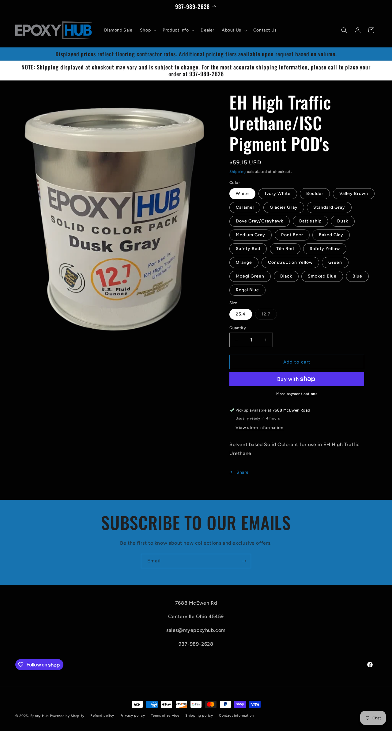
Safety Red (248, 248)
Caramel (245, 207)
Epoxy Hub (39, 716)
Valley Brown (353, 193)
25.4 (241, 314)
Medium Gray (250, 234)
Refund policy (102, 716)
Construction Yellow (290, 262)
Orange (244, 262)
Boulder (314, 193)
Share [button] (242, 472)
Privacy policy (132, 716)
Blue (357, 276)
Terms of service (165, 716)
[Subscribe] (244, 561)
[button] (147, 30)
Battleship (310, 221)
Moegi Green (250, 276)
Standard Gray (329, 207)
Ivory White (278, 193)
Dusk (342, 221)
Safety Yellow (325, 248)
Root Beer (292, 234)
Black (286, 276)
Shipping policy (199, 716)
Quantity (237, 328)
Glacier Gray (284, 207)
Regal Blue (247, 290)
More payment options (296, 394)
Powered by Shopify (67, 716)
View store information (259, 427)
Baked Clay (331, 234)
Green (335, 262)
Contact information (236, 716)
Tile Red (285, 248)
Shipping (237, 172)
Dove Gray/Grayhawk (259, 221)
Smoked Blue (322, 276)
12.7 (269, 315)
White (242, 193)
